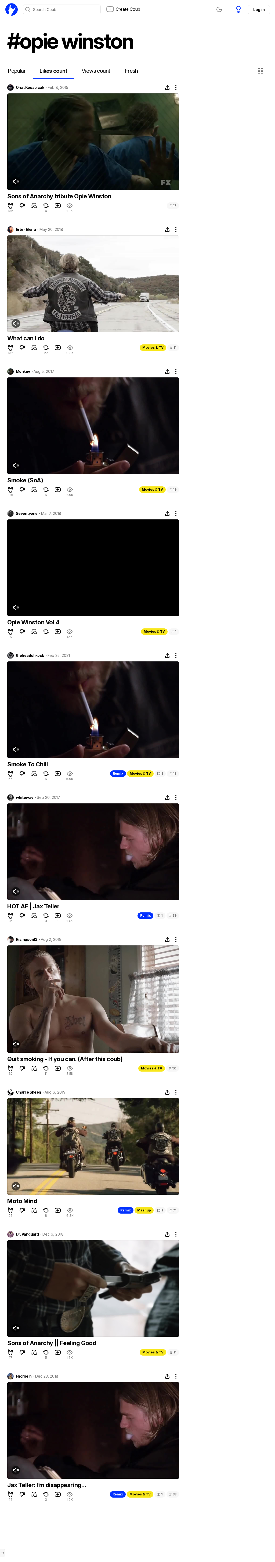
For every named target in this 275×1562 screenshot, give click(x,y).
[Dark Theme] (219, 9)
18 (172, 773)
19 (172, 489)
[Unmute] (16, 181)
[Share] (167, 87)
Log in (259, 9)
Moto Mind (22, 1200)
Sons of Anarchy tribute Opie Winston (59, 196)
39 (172, 915)
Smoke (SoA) (25, 480)
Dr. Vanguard (27, 1234)
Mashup (144, 1210)
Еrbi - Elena (26, 229)
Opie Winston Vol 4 (33, 622)
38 (172, 1494)
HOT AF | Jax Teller (33, 906)
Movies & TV (153, 347)
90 (172, 1068)
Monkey (23, 371)
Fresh (131, 71)
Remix (118, 773)
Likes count (53, 71)
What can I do (26, 338)
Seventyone (26, 513)
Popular (17, 71)
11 (173, 347)
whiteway (24, 797)
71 (172, 1210)
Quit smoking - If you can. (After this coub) (64, 1058)
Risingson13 (26, 939)
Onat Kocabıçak (30, 87)
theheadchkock (30, 655)
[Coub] (11, 9)
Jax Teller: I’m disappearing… (46, 1484)
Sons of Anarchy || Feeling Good (51, 1342)
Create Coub (128, 9)
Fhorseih (24, 1376)
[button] (261, 71)
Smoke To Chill (27, 764)
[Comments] (34, 205)
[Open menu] (2, 1553)
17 (172, 205)
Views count (96, 71)
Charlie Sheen (28, 1092)
